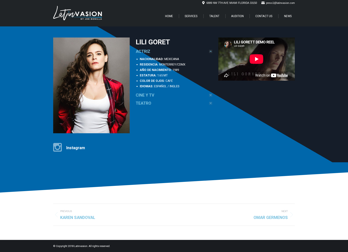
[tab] (174, 51)
